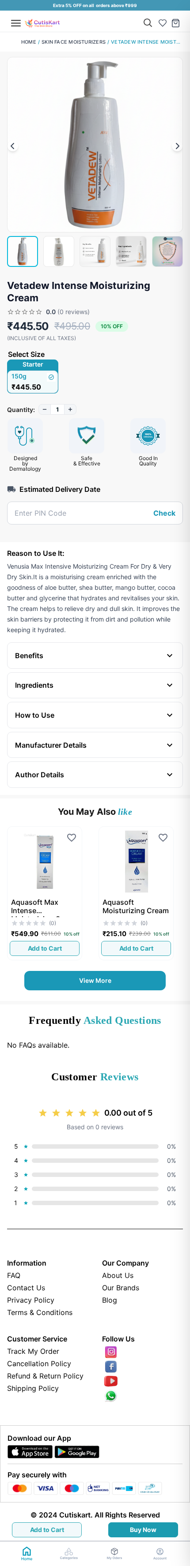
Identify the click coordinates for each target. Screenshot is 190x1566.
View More (95, 980)
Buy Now (143, 1529)
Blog (109, 1300)
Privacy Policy (30, 1300)
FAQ (13, 1275)
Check (164, 513)
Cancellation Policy (39, 1363)
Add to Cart (47, 1529)
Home (28, 42)
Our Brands (120, 1287)
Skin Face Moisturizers (74, 42)
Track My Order (33, 1351)
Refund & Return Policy (45, 1375)
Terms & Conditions (39, 1312)
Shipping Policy (33, 1388)
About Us (117, 1275)
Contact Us (26, 1287)
